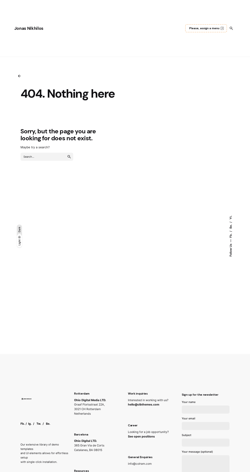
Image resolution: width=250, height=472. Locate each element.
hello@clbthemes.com (143, 404)
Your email (188, 418)
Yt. (230, 218)
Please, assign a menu (204, 28)
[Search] (231, 28)
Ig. (30, 423)
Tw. (38, 423)
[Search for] (46, 157)
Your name (188, 402)
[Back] (19, 76)
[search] (69, 157)
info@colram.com (140, 463)
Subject (186, 435)
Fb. (230, 235)
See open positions (141, 436)
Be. (230, 226)
